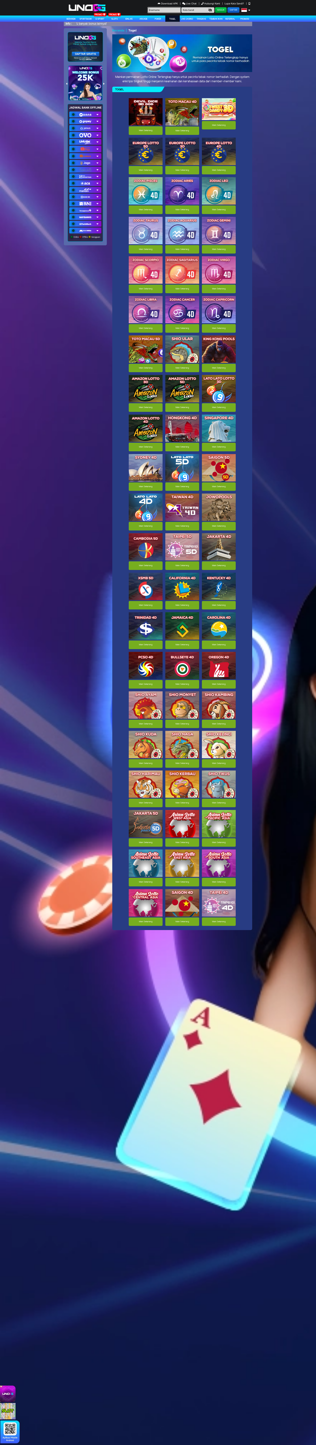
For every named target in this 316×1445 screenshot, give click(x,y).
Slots (114, 19)
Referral (230, 19)
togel (172, 19)
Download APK (169, 3)
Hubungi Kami (212, 3)
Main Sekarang (145, 130)
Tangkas (201, 19)
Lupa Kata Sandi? (235, 3)
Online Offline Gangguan (86, 237)
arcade (143, 19)
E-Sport (100, 19)
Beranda (71, 19)
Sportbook (86, 19)
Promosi (244, 19)
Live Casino (187, 19)
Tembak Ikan (216, 19)
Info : (69, 24)
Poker (158, 19)
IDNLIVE (129, 19)
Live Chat (191, 3)
